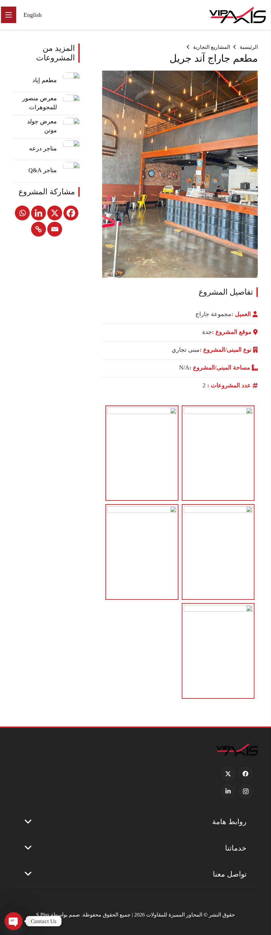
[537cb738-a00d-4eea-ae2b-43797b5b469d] (141, 552)
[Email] (54, 229)
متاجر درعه (43, 148)
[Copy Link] (38, 229)
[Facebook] (70, 213)
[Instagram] (245, 791)
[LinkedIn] (228, 791)
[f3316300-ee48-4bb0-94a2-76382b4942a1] (218, 453)
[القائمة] (8, 15)
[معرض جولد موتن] (71, 126)
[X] (54, 213)
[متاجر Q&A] (71, 170)
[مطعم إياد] (71, 80)
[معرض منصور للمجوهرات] (71, 103)
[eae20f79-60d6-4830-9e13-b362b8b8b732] (141, 453)
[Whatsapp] (22, 213)
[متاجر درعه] (71, 148)
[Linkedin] (38, 213)
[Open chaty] (13, 921)
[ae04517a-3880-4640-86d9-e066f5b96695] (218, 552)
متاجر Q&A (42, 170)
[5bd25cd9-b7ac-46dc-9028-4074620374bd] (218, 651)
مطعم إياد (44, 80)
